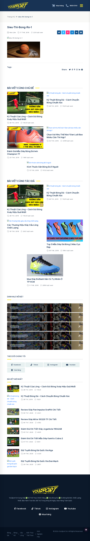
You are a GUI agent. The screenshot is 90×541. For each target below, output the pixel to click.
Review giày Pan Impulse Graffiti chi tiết (41, 409)
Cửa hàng (17, 370)
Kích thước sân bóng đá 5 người (42, 166)
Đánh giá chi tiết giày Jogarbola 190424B (41, 429)
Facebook (17, 365)
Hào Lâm (13, 32)
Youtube (72, 365)
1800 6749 (73, 6)
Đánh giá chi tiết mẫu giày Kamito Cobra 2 (42, 438)
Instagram (54, 365)
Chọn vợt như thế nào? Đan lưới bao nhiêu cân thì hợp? (65, 136)
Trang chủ (11, 17)
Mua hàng (60, 6)
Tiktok (35, 365)
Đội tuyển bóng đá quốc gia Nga (37, 450)
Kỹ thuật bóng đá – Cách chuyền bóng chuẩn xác (45, 396)
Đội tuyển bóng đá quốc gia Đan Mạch (39, 461)
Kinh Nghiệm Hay (39, 534)
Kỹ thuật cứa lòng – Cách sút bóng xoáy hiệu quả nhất (24, 118)
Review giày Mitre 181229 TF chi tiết (39, 419)
